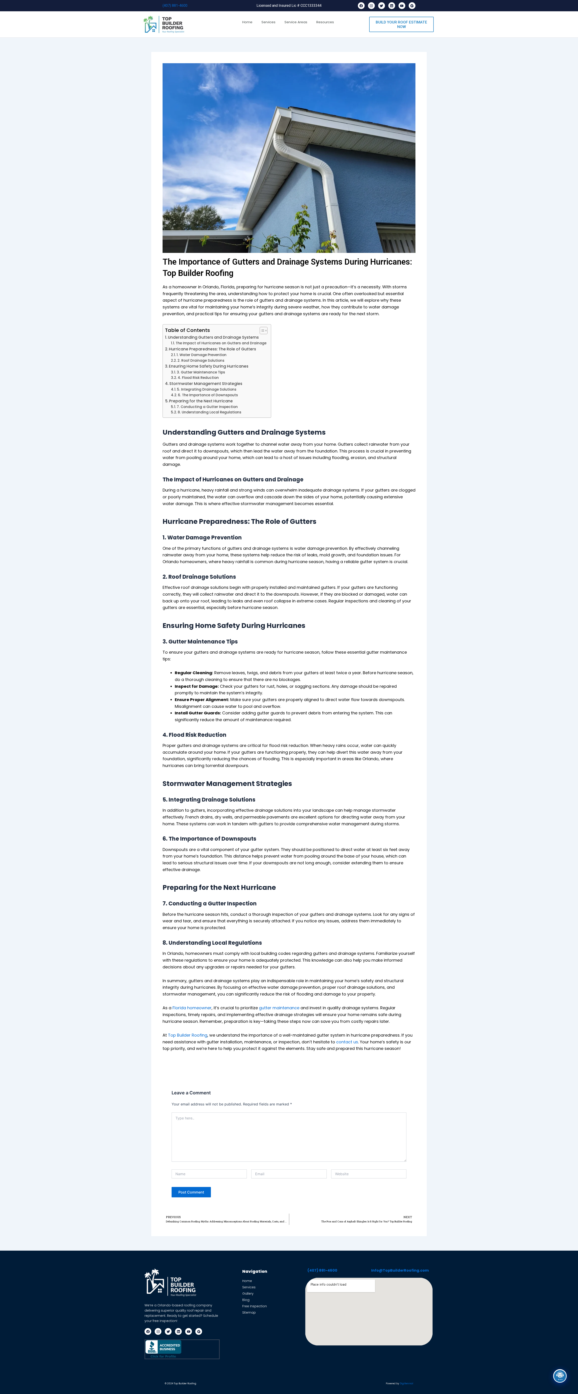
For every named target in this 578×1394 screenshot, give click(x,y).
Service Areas (295, 22)
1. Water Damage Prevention (201, 354)
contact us (347, 1042)
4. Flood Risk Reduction (198, 377)
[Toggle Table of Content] (261, 330)
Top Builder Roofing (187, 1035)
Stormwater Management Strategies (205, 383)
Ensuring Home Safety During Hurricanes (208, 366)
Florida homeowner (192, 1008)
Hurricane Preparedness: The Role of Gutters (212, 349)
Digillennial (406, 1383)
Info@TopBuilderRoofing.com (400, 1270)
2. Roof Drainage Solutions (200, 360)
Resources (325, 22)
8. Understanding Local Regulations (209, 412)
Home (247, 22)
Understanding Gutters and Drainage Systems (213, 337)
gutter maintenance (279, 1008)
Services (268, 22)
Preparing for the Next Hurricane (201, 401)
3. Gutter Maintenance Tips (201, 372)
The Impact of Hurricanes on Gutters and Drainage (221, 343)
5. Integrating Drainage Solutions (206, 389)
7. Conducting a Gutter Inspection (207, 406)
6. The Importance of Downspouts (208, 395)
